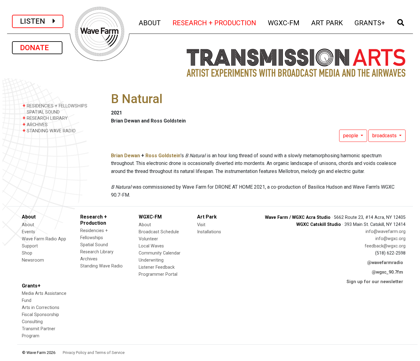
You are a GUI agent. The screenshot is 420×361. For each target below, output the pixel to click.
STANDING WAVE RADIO (49, 131)
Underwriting (151, 260)
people (351, 135)
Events (28, 232)
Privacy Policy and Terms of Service (94, 352)
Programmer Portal (158, 274)
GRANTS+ (370, 22)
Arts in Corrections (40, 307)
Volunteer (148, 239)
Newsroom (33, 260)
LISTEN (36, 21)
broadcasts (385, 135)
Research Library (96, 252)
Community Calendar (159, 253)
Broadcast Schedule (159, 232)
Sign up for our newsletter (375, 281)
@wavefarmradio (385, 262)
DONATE (37, 47)
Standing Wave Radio (101, 266)
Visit (201, 224)
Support (30, 246)
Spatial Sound (94, 244)
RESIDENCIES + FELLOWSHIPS (54, 106)
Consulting (32, 321)
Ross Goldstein (162, 155)
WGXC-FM (284, 22)
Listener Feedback (157, 267)
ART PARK (327, 22)
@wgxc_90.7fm (387, 272)
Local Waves (151, 246)
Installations (209, 232)
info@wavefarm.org (386, 231)
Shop (27, 253)
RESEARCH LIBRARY (45, 118)
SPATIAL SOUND (43, 112)
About (28, 224)
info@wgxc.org (390, 238)
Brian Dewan (125, 155)
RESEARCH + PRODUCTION (215, 22)
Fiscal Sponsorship (40, 314)
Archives (88, 259)
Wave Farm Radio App (44, 239)
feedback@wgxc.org (385, 246)
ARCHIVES (35, 124)
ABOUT (150, 22)
